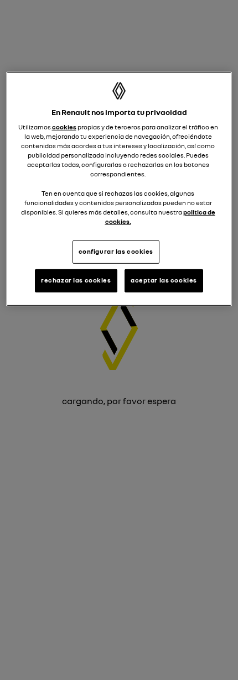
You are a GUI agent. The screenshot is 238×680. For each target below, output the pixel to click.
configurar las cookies (116, 251)
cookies (64, 127)
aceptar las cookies (164, 280)
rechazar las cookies (76, 280)
